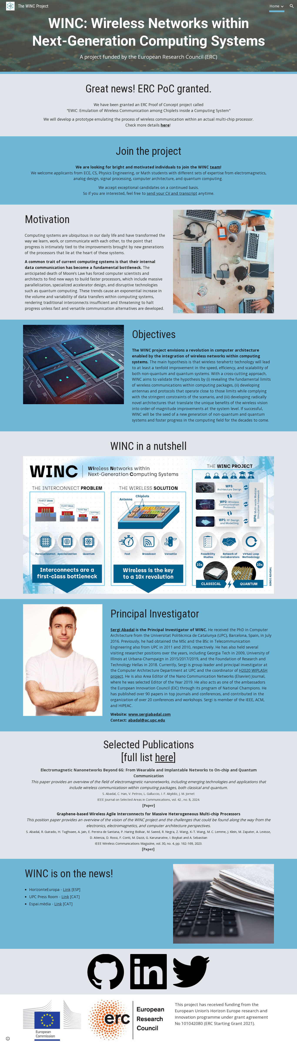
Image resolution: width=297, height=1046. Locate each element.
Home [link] (274, 6)
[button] (292, 6)
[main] (148, 37)
